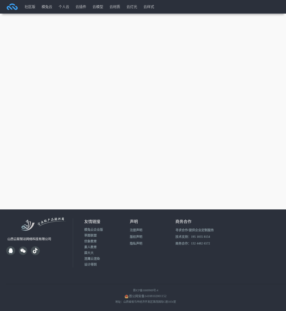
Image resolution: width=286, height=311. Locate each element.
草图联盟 (90, 235)
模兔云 (47, 6)
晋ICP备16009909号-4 (145, 290)
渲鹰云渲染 (92, 258)
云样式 (148, 6)
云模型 (98, 6)
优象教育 (90, 241)
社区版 (30, 6)
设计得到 (90, 264)
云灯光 (131, 6)
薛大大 (89, 253)
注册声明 (136, 230)
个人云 (64, 6)
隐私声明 (136, 243)
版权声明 (136, 236)
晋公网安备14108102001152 (147, 296)
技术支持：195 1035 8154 (192, 236)
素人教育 (90, 247)
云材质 (114, 6)
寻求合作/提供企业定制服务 (194, 230)
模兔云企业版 (93, 229)
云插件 (81, 6)
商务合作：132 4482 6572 (192, 243)
